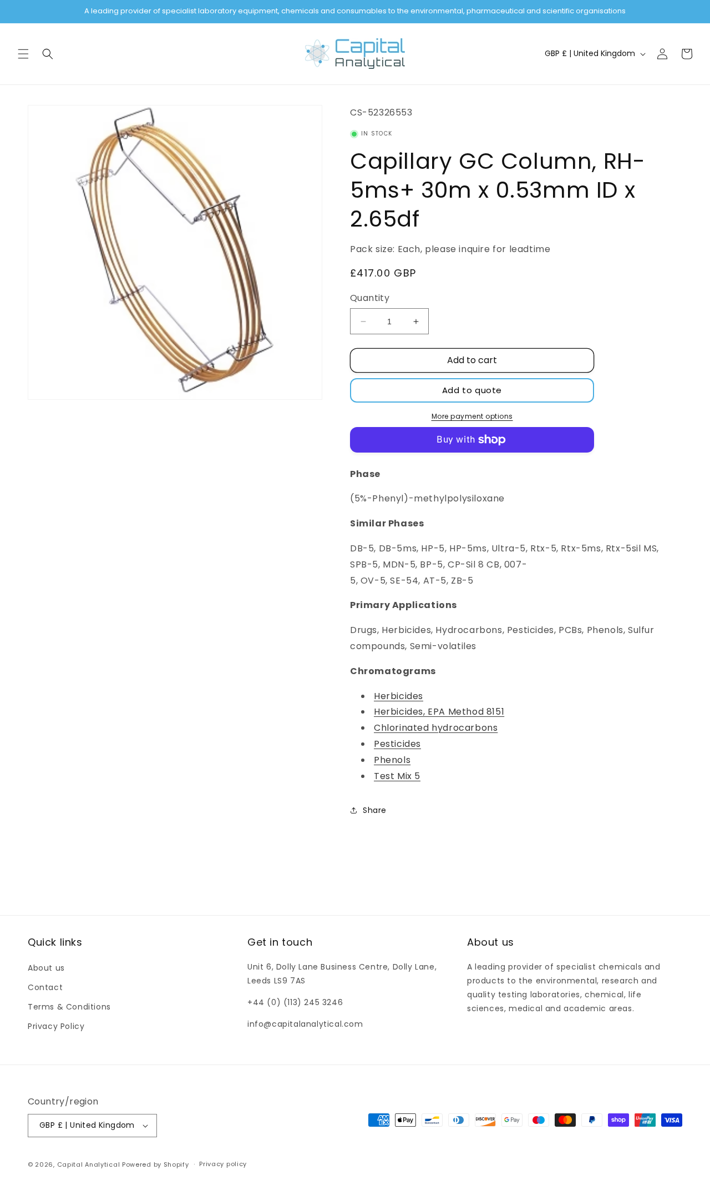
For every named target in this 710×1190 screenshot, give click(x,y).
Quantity (369, 298)
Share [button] (375, 810)
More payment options (472, 416)
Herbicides (398, 696)
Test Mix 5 (397, 776)
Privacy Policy (56, 1026)
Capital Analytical (88, 1164)
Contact (45, 987)
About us (46, 967)
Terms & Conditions (69, 1006)
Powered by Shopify (155, 1164)
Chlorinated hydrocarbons (436, 727)
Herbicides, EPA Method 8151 (439, 711)
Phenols (392, 760)
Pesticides (397, 743)
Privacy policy (223, 1163)
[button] (23, 54)
